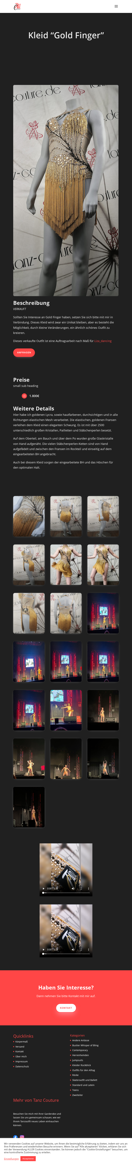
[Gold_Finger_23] (103, 778)
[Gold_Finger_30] (103, 681)
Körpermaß (21, 1041)
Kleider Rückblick (81, 1065)
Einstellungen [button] (11, 1158)
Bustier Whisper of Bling (85, 1045)
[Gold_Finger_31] (66, 681)
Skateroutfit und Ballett (84, 1080)
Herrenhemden (80, 1055)
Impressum (21, 1061)
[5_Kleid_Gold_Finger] (29, 584)
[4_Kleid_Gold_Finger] (103, 535)
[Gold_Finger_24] (66, 778)
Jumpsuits (77, 1060)
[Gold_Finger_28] (29, 729)
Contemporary (80, 1050)
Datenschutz (22, 1066)
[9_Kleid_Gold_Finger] (29, 632)
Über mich (21, 1056)
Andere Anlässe (80, 1040)
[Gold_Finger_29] (103, 632)
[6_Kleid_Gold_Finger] (103, 584)
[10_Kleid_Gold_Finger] (66, 632)
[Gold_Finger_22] (29, 826)
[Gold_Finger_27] (66, 729)
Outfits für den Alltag (83, 1070)
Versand (19, 1046)
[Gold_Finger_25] (29, 778)
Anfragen (24, 352)
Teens (75, 1090)
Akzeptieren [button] (28, 1158)
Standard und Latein (83, 1085)
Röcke (75, 1075)
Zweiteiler (77, 1095)
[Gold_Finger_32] (29, 681)
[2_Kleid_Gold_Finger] (29, 535)
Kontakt (66, 1008)
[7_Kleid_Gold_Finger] (66, 584)
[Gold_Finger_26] (103, 729)
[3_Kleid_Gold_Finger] (66, 535)
